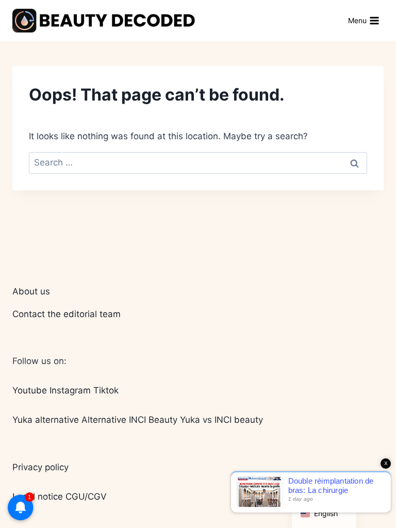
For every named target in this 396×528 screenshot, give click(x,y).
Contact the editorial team (66, 314)
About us (31, 291)
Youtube (29, 390)
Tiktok (106, 390)
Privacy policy (40, 467)
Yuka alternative (45, 420)
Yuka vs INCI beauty (221, 420)
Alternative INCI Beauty (129, 420)
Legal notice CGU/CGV (59, 496)
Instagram (70, 390)
